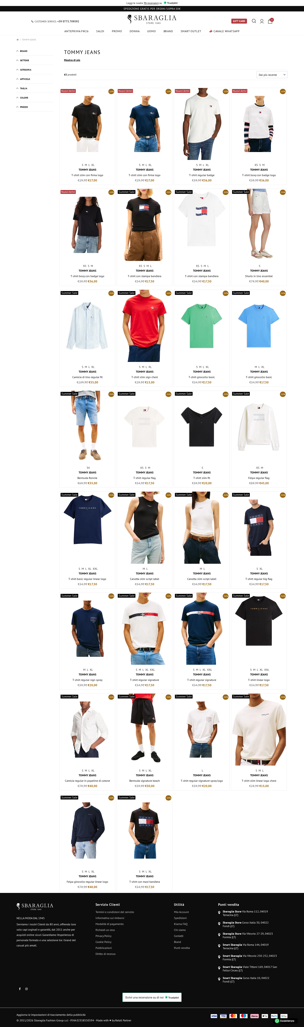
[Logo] (152, 19)
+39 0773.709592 (68, 21)
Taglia (23, 88)
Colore (24, 97)
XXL (95, 568)
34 (88, 467)
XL (92, 165)
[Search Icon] (254, 21)
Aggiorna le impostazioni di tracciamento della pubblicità (51, 1014)
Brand (23, 51)
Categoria (25, 69)
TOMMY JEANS (29, 39)
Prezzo (24, 107)
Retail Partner (123, 1020)
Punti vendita (228, 904)
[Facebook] (20, 988)
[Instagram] (26, 988)
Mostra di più (72, 60)
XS (256, 165)
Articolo (25, 79)
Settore (24, 60)
